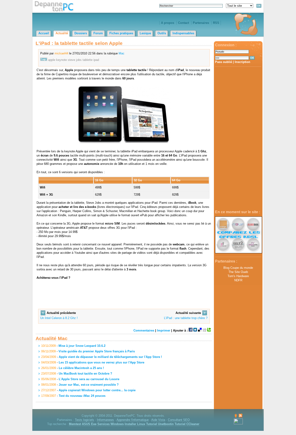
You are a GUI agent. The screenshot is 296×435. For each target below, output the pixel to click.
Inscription (242, 62)
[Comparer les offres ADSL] (238, 252)
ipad (96, 60)
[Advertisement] (238, 138)
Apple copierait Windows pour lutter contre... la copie (97, 390)
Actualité (62, 33)
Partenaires (201, 23)
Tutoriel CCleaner (187, 424)
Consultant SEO (179, 420)
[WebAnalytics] (238, 423)
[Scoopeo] (195, 330)
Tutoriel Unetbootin (160, 424)
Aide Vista (158, 420)
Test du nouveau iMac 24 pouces (82, 395)
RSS (216, 23)
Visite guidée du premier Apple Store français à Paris (97, 351)
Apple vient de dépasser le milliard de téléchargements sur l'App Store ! (110, 357)
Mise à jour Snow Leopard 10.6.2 (82, 345)
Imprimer (163, 330)
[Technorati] (209, 330)
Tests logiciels (84, 420)
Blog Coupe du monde (238, 267)
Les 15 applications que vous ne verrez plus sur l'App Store (101, 362)
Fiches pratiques (121, 33)
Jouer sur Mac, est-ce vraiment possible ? (89, 384)
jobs (79, 60)
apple (51, 60)
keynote (61, 60)
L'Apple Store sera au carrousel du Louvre (89, 379)
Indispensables (183, 33)
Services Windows (110, 424)
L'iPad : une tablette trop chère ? (185, 318)
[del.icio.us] (200, 330)
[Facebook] (190, 330)
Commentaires (143, 330)
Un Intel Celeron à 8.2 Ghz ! (59, 318)
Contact (183, 23)
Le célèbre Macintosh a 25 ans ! (81, 368)
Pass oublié (223, 62)
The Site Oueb (238, 272)
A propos (167, 23)
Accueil (43, 33)
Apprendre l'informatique (133, 420)
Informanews (105, 420)
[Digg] (204, 330)
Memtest (75, 424)
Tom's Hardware (238, 276)
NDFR (238, 280)
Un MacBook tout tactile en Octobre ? (85, 373)
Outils (161, 33)
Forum (98, 33)
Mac (121, 53)
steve (71, 60)
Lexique (145, 33)
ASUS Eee (89, 424)
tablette (87, 60)
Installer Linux (135, 424)
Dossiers (80, 33)
